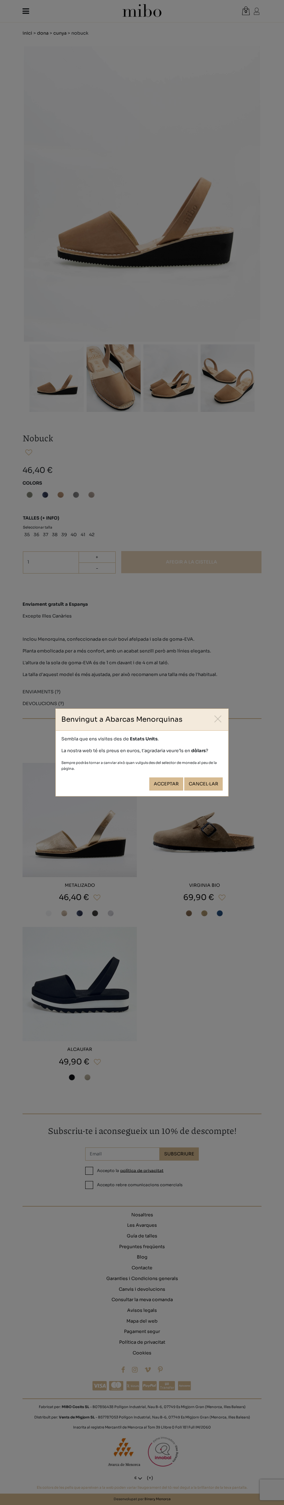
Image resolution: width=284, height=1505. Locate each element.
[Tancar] (218, 719)
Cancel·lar (203, 784)
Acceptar (166, 784)
